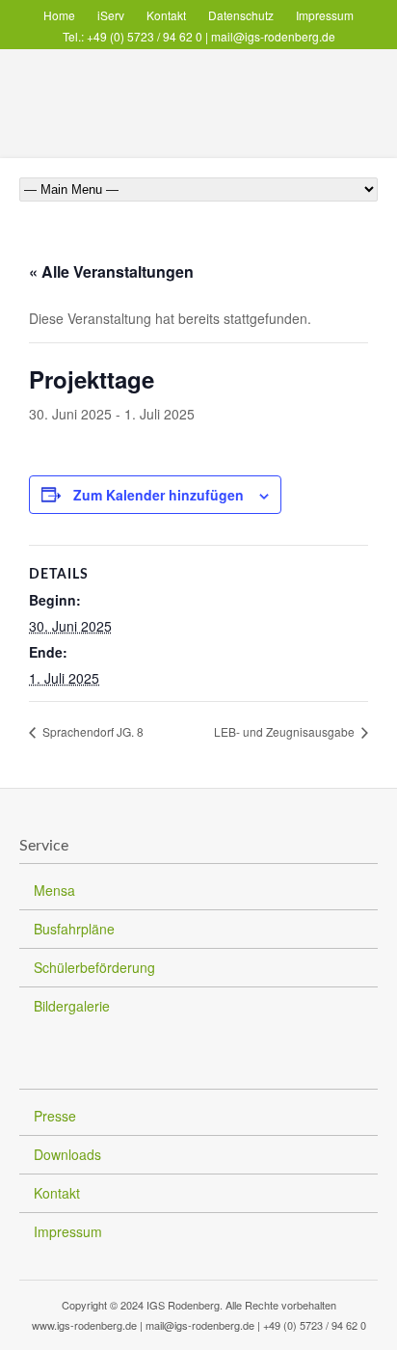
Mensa (54, 890)
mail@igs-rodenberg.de (273, 36)
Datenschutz (241, 15)
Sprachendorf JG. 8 (92, 731)
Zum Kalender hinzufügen (158, 494)
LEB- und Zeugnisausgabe (285, 731)
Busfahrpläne (74, 928)
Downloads (67, 1154)
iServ (110, 15)
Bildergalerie (72, 1005)
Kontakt (166, 15)
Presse (55, 1115)
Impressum (325, 15)
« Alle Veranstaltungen (111, 271)
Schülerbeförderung (94, 967)
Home (59, 15)
